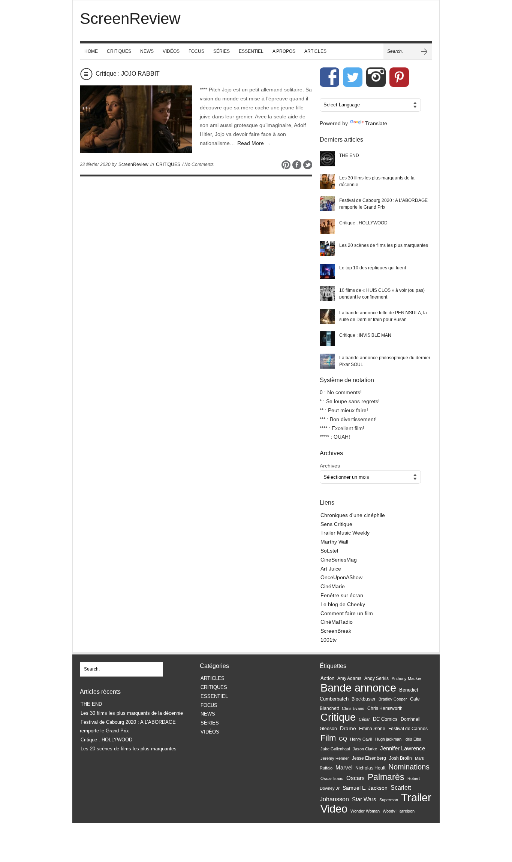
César (364, 719)
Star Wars (364, 799)
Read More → (254, 143)
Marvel (343, 767)
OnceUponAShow (341, 577)
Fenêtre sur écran (341, 595)
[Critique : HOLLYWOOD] (327, 226)
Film (328, 737)
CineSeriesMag (338, 560)
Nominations (409, 767)
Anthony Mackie (406, 678)
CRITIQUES (119, 51)
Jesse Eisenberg (369, 758)
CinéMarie (332, 586)
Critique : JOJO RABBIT (128, 73)
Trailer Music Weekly (345, 533)
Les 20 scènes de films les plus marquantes (383, 245)
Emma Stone (372, 728)
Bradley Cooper (393, 699)
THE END (349, 155)
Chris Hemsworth (385, 708)
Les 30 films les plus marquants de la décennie (377, 181)
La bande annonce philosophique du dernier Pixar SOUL (384, 361)
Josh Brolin (400, 758)
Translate (376, 123)
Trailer (416, 797)
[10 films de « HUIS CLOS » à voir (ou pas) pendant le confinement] (327, 293)
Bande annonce (358, 687)
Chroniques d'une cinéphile (352, 515)
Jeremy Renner (334, 758)
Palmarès (386, 777)
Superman (388, 800)
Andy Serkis (376, 678)
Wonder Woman (365, 811)
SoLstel (329, 551)
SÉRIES (221, 51)
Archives (330, 466)
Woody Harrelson (399, 811)
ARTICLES (315, 51)
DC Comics (385, 719)
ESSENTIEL (251, 51)
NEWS (147, 51)
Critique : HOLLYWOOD (363, 223)
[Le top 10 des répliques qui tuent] (327, 271)
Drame (348, 728)
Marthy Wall (334, 542)
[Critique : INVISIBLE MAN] (327, 338)
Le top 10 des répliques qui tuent (372, 267)
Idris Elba (412, 739)
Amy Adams (349, 678)
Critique (338, 717)
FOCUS (196, 51)
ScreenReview (133, 164)
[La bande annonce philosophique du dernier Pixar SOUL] (327, 361)
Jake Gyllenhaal (335, 749)
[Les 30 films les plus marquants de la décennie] (327, 181)
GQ (343, 739)
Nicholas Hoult (370, 768)
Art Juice (330, 569)
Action (327, 678)
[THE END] (327, 158)
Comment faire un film (346, 613)
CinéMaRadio (336, 622)
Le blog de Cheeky (342, 604)
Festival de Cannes (408, 728)
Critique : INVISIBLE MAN (365, 335)
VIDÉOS (171, 51)
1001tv (328, 640)
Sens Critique (336, 524)
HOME (91, 51)
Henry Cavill (361, 739)
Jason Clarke (365, 749)
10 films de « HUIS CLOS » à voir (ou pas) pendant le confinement (382, 294)
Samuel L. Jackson (365, 788)
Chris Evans (353, 708)
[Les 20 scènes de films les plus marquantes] (327, 248)
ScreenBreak (335, 631)
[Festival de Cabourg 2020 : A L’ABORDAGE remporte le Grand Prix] (327, 203)
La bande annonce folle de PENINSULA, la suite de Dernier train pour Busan (383, 316)
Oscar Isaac (331, 778)
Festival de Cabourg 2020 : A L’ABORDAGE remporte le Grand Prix (383, 204)
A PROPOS (283, 51)
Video (333, 809)
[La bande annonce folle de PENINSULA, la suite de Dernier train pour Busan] (327, 316)
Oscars (355, 778)
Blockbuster (364, 699)
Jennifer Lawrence (402, 748)
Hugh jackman (388, 739)
